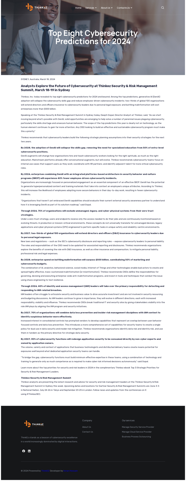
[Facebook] (23, 451)
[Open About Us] (112, 8)
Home (78, 8)
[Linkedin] (29, 451)
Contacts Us (123, 8)
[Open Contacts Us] (131, 8)
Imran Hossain (71, 470)
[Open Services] (96, 8)
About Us (105, 8)
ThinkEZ (45, 470)
